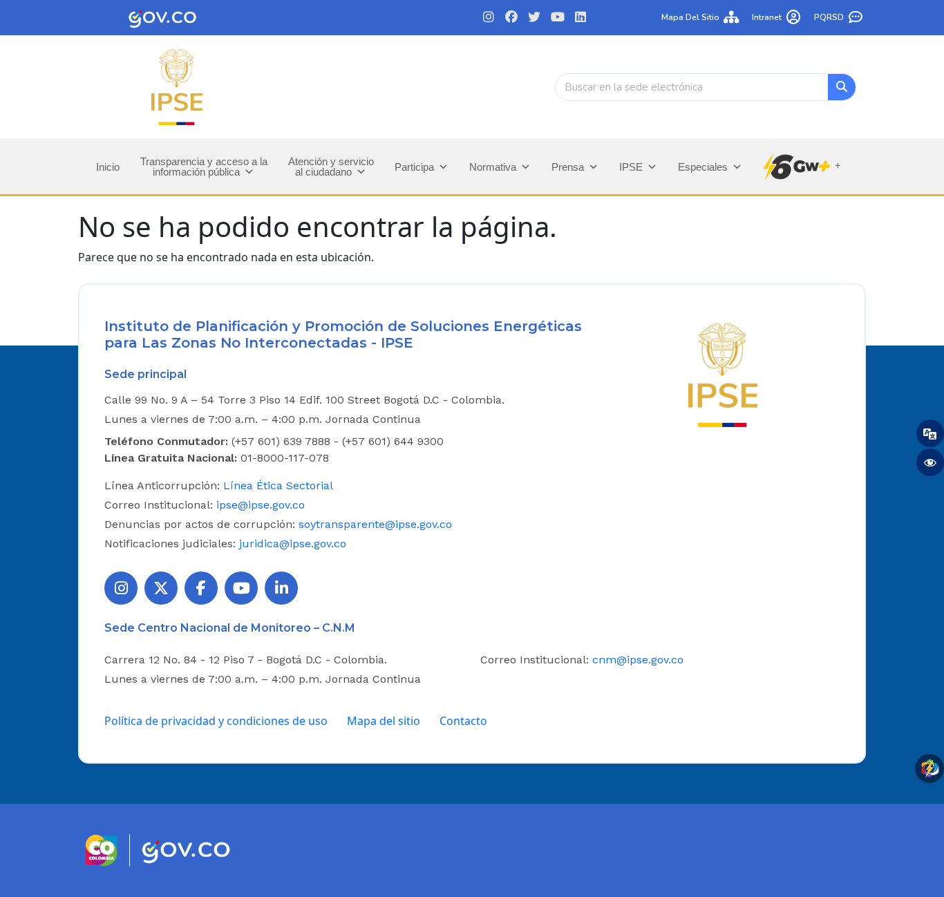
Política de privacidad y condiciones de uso (216, 720)
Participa (414, 167)
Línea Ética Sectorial (278, 485)
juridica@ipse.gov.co (292, 543)
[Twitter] (534, 17)
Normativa (492, 167)
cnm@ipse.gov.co (637, 659)
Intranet (767, 17)
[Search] (842, 87)
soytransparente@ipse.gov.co (375, 524)
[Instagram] (488, 17)
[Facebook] (511, 17)
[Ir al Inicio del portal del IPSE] (722, 373)
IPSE (631, 167)
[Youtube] (557, 17)
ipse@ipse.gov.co (260, 504)
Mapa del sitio (690, 17)
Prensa (567, 167)
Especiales (703, 167)
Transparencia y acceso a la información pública (203, 166)
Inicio (108, 167)
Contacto (463, 720)
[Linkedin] (580, 17)
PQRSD (829, 17)
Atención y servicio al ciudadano (331, 166)
